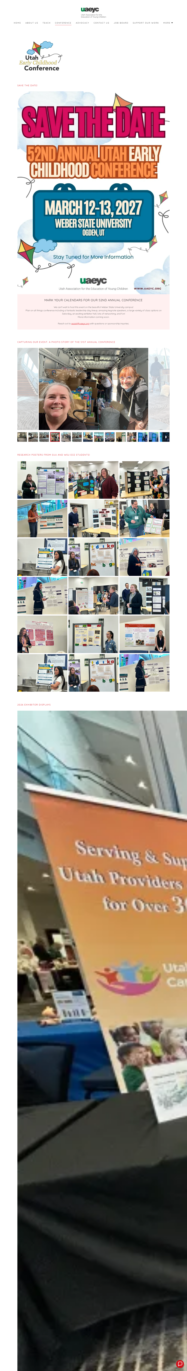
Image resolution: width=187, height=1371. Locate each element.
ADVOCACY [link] (82, 23)
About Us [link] (31, 23)
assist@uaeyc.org (80, 323)
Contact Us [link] (101, 23)
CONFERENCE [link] (63, 23)
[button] (168, 22)
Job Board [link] (121, 23)
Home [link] (17, 23)
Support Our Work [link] (146, 23)
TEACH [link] (47, 23)
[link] (93, 12)
